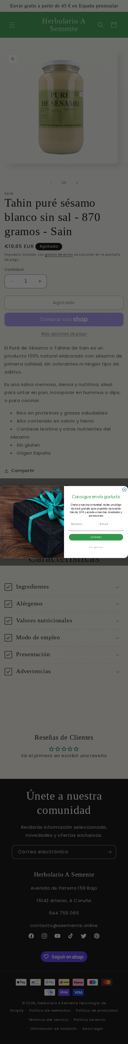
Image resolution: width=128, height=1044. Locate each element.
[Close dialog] (124, 489)
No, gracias (96, 547)
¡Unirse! (96, 537)
